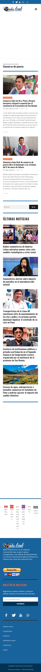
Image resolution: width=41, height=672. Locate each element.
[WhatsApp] (22, 2)
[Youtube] (19, 2)
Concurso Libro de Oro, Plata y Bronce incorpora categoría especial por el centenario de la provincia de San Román (20, 103)
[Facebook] (13, 2)
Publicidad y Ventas (9, 640)
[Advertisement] (20, 35)
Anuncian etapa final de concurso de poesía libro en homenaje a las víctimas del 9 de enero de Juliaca (19, 164)
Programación (7, 631)
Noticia (10, 97)
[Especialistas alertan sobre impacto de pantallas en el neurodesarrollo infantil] (17, 266)
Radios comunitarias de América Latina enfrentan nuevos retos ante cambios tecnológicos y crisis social (19, 249)
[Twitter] (16, 2)
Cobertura (6, 636)
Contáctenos (7, 645)
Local (4, 97)
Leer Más (5, 132)
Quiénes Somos (8, 627)
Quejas (5, 650)
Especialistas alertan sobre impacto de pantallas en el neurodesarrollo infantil (19, 281)
